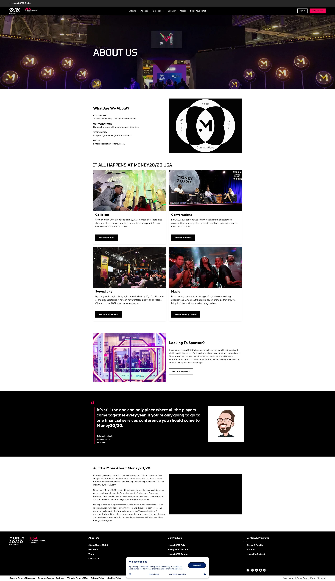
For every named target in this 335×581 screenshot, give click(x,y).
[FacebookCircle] (248, 570)
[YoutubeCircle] (260, 570)
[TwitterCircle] (252, 570)
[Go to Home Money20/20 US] (23, 11)
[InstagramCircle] (264, 570)
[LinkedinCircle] (256, 570)
